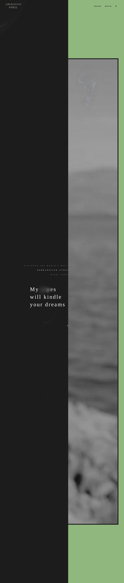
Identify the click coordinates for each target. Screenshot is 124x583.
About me (108, 6)
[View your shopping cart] (116, 6)
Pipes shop (97, 6)
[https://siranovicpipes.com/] (13, 6)
